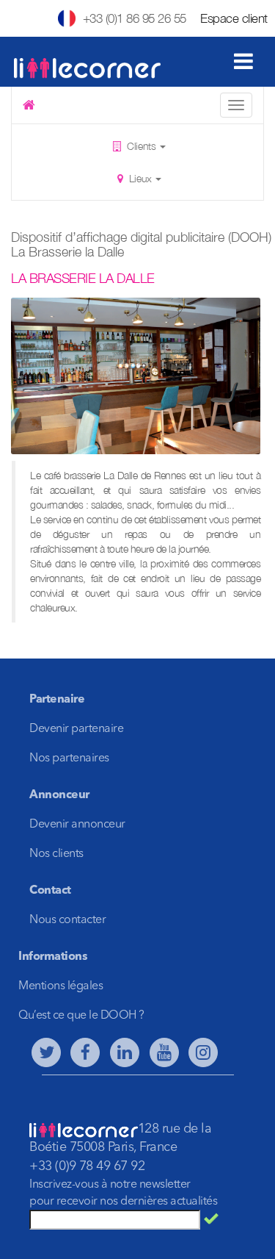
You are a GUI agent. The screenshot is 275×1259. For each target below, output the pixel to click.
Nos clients (56, 854)
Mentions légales (60, 986)
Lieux (140, 178)
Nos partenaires (69, 758)
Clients (141, 146)
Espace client (234, 18)
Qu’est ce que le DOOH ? (81, 1016)
